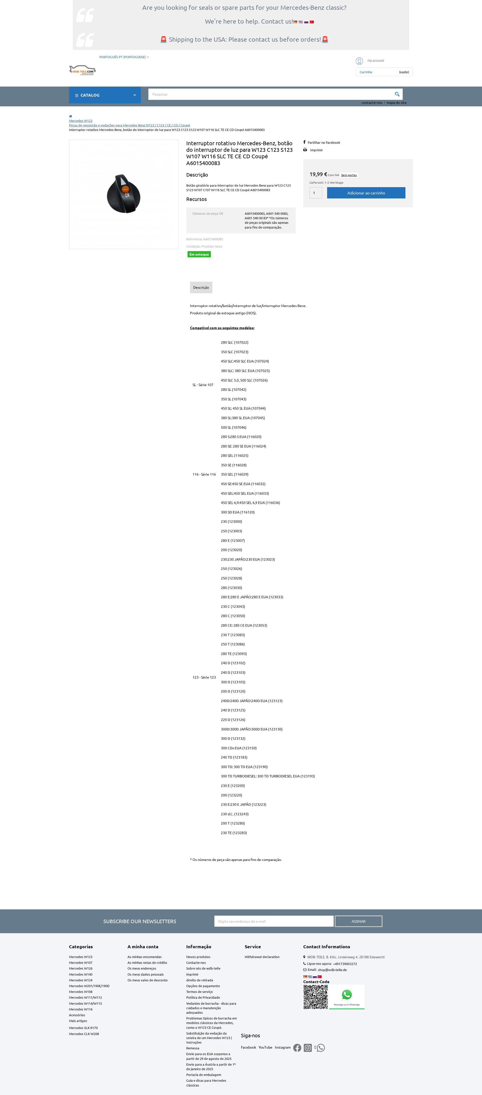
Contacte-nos (196, 962)
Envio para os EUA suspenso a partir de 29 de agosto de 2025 (208, 1056)
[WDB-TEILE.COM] (82, 69)
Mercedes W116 (80, 1009)
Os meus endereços (142, 968)
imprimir (192, 974)
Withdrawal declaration (262, 957)
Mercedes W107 (80, 962)
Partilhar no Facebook (324, 142)
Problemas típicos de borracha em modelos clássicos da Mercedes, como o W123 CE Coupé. (211, 1022)
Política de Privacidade (203, 997)
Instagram (283, 1047)
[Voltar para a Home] (70, 116)
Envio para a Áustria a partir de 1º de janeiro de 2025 (211, 1066)
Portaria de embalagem (203, 1074)
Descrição (201, 287)
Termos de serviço (199, 991)
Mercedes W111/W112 (85, 997)
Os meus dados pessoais (146, 974)
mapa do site (397, 102)
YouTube (265, 1047)
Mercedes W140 (80, 974)
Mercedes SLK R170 (83, 1028)
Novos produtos (198, 957)
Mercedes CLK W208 (84, 1034)
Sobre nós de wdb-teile (203, 968)
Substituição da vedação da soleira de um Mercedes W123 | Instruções (209, 1037)
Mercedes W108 (80, 991)
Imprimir (316, 150)
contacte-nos (372, 102)
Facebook (248, 1047)
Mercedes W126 (80, 968)
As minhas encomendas (145, 957)
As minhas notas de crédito (147, 962)
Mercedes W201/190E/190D (89, 986)
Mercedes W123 (80, 957)
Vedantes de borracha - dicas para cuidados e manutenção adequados (211, 1007)
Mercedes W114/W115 (85, 1003)
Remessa (192, 1048)
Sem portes (349, 175)
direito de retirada (199, 980)
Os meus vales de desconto (148, 980)
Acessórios (77, 1015)
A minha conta (143, 946)
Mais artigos (78, 1020)
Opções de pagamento (203, 986)
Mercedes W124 (80, 980)
